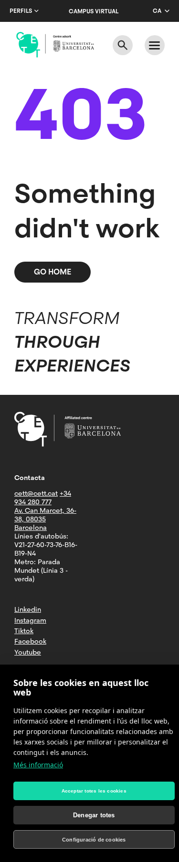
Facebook (30, 641)
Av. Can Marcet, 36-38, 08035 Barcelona (45, 519)
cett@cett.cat (36, 493)
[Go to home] (55, 45)
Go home (52, 272)
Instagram (30, 620)
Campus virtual (93, 11)
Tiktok (23, 631)
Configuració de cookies (94, 839)
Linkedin (27, 609)
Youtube (27, 652)
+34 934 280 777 (42, 497)
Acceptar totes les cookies (94, 790)
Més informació (38, 764)
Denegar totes (94, 815)
